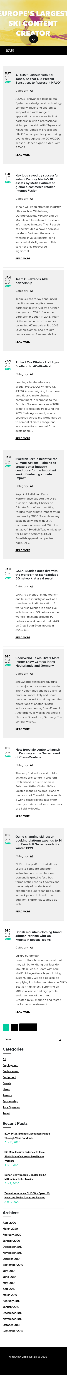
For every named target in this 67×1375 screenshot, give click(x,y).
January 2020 (11, 1240)
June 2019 (9, 1276)
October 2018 (11, 1324)
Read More (23, 154)
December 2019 (12, 1246)
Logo (10, 51)
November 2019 (12, 1252)
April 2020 (9, 1222)
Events (7, 1083)
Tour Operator (11, 1107)
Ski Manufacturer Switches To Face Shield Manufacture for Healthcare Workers (24, 1156)
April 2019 (9, 1288)
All (31, 90)
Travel (6, 1113)
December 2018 (12, 1312)
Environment (11, 1071)
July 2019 (8, 1270)
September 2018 (13, 1330)
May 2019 (8, 1282)
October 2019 (11, 1258)
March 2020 (10, 1228)
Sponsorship (10, 1101)
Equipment (9, 1077)
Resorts (7, 1095)
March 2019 (10, 1294)
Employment (10, 1065)
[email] (59, 51)
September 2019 (13, 1264)
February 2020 (12, 1234)
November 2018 (12, 1318)
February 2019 (11, 1300)
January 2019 (11, 1306)
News (6, 1089)
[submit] (60, 1039)
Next (26, 1027)
